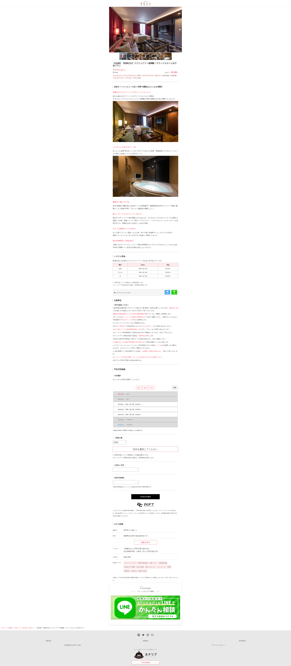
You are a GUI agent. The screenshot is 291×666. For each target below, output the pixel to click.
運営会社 (48, 641)
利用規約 (145, 641)
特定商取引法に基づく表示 (73, 645)
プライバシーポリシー (218, 645)
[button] (180, 29)
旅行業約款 (242, 641)
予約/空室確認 (145, 662)
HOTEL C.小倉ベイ (120, 69)
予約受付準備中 (145, 497)
